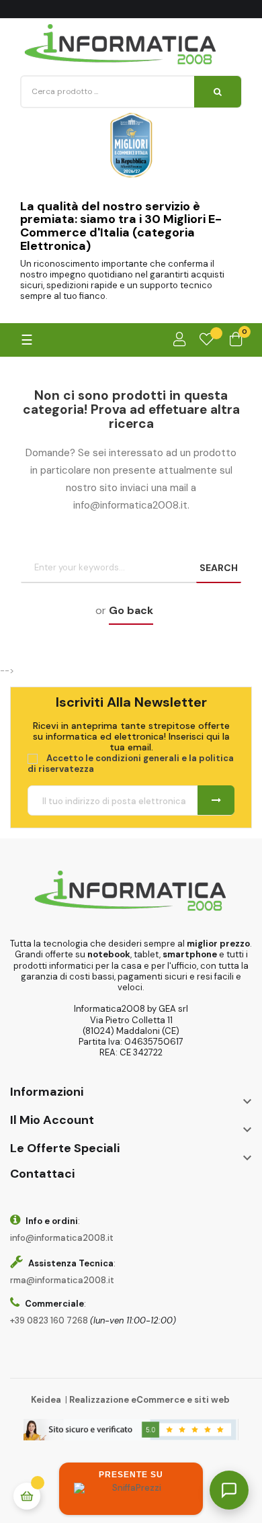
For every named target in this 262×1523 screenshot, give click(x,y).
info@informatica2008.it (62, 1238)
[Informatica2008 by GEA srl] (121, 44)
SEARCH (219, 568)
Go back (131, 610)
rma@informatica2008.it (62, 1280)
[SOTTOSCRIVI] (216, 800)
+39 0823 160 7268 (49, 1320)
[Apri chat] (229, 1490)
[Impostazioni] (179, 340)
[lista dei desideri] (207, 340)
